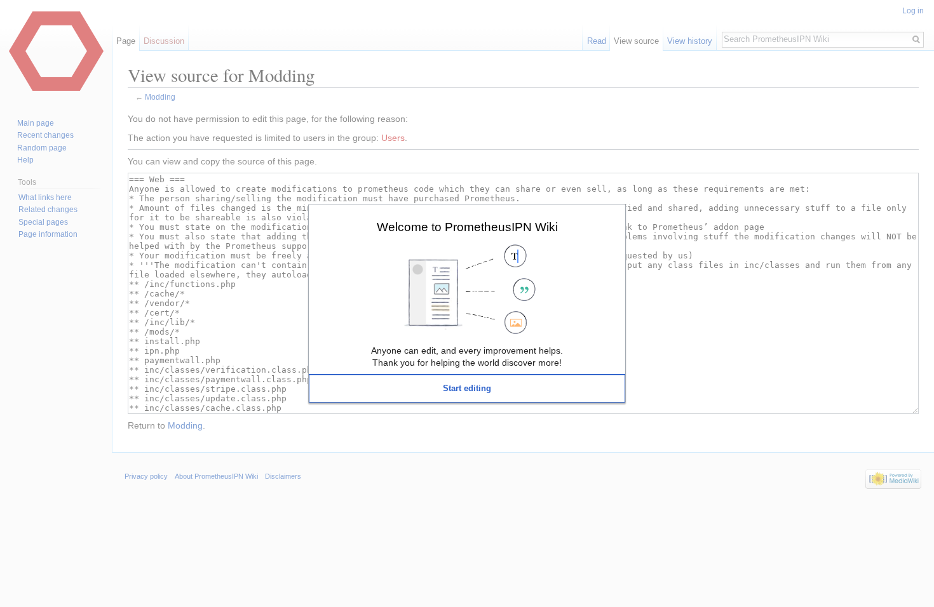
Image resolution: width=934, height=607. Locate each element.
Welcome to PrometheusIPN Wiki (467, 226)
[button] (467, 389)
